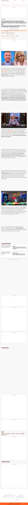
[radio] (12, 0)
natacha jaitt (17, 433)
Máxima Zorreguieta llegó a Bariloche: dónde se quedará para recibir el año (19, 254)
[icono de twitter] (23, 3)
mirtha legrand (3, 433)
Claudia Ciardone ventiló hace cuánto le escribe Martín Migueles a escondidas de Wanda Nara (19, 248)
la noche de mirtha (13, 433)
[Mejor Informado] (14, 3)
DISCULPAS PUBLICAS (4, 434)
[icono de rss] (26, 3)
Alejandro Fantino (8, 433)
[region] (14, 12)
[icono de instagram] (24, 3)
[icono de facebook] (21, 3)
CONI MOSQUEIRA (22, 433)
